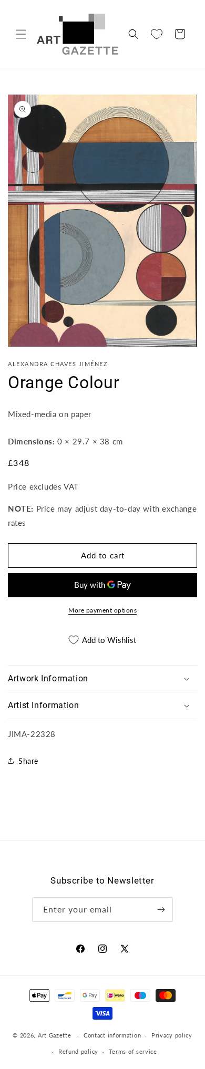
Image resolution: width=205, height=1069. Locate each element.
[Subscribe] (160, 909)
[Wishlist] (156, 34)
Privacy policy (171, 1035)
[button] (21, 34)
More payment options (102, 610)
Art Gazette (54, 1035)
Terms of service (133, 1051)
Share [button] (28, 760)
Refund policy (78, 1051)
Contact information (112, 1035)
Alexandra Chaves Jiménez (58, 363)
